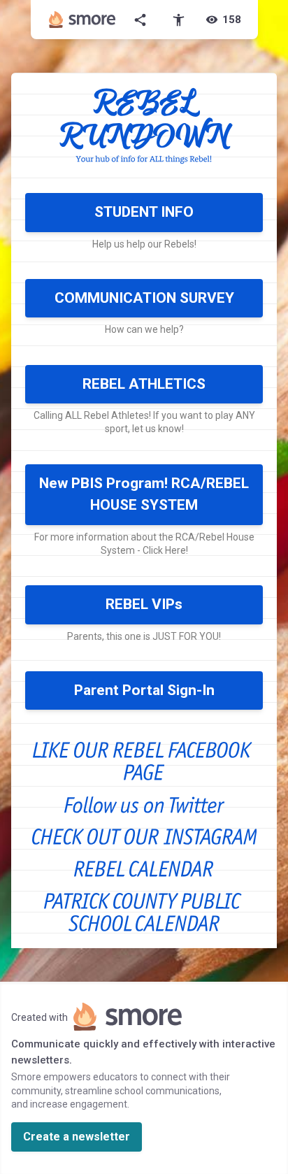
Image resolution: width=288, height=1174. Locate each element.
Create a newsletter (76, 1136)
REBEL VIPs (144, 604)
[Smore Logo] (82, 19)
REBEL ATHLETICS (144, 383)
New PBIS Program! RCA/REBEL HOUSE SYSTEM (144, 494)
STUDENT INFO (144, 211)
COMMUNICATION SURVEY (144, 297)
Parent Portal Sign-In (144, 690)
